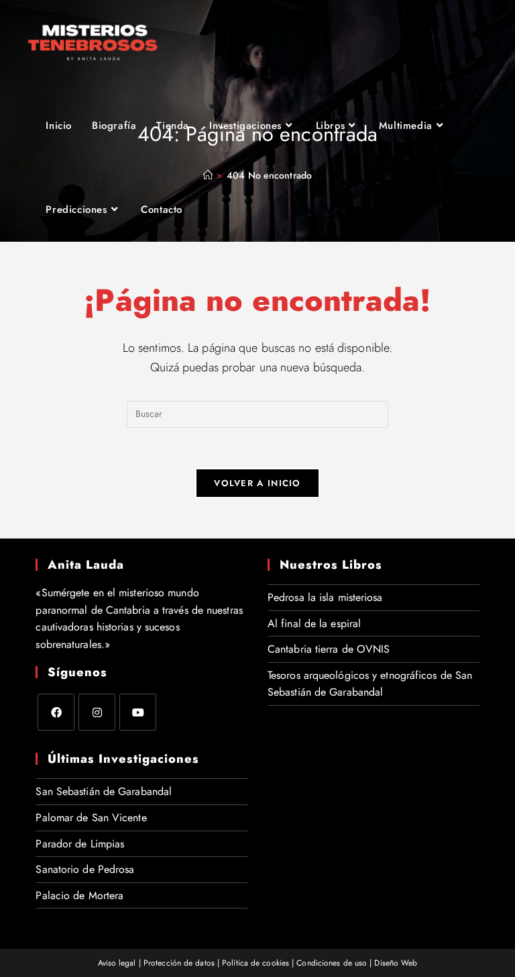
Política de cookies (255, 963)
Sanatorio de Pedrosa (85, 869)
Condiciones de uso (331, 963)
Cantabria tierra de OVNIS (329, 649)
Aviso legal (117, 963)
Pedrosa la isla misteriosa (325, 597)
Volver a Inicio (257, 483)
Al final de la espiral (314, 623)
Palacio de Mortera (79, 895)
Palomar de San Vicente (91, 817)
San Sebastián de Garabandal (104, 791)
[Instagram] (96, 712)
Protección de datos (179, 963)
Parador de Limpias (80, 843)
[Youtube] (137, 712)
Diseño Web (395, 963)
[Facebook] (56, 712)
